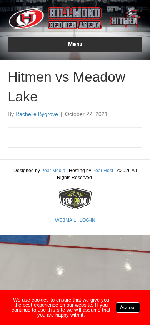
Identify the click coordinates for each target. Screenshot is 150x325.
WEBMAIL (65, 220)
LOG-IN (87, 220)
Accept (128, 307)
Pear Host (102, 170)
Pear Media (53, 170)
